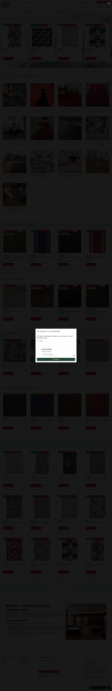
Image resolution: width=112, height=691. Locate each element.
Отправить (56, 359)
